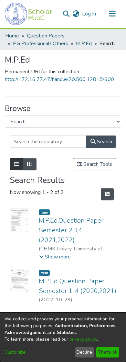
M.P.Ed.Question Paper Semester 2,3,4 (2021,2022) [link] (71, 230)
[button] (28, 14)
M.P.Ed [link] (84, 43)
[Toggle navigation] (112, 14)
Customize (15, 352)
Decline (84, 352)
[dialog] (63, 337)
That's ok (107, 352)
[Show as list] (16, 164)
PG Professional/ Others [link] (40, 43)
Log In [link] (89, 13)
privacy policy (83, 339)
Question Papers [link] (46, 35)
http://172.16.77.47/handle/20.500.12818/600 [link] (59, 79)
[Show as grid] (30, 164)
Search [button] (104, 141)
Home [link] (12, 35)
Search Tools (97, 164)
